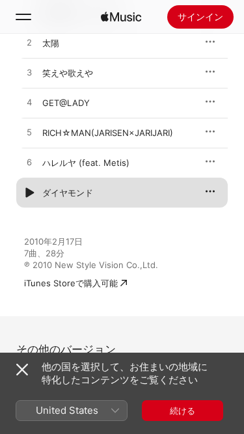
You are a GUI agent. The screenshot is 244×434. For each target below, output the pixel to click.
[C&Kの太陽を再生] (29, 43)
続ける (182, 410)
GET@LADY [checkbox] (66, 103)
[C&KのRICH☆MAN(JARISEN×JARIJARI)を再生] (29, 133)
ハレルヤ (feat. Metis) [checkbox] (85, 162)
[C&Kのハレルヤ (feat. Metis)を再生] (29, 163)
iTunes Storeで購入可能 (71, 283)
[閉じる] (22, 369)
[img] (121, 17)
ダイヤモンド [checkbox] (67, 192)
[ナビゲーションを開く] (23, 17)
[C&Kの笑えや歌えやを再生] (29, 73)
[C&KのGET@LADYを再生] (29, 103)
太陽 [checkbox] (50, 43)
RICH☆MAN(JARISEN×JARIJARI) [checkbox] (107, 133)
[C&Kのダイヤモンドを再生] (29, 192)
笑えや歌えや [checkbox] (67, 73)
